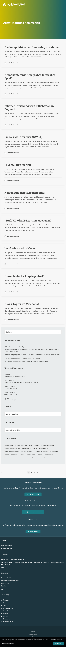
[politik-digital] (13, 4)
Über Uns (5, 595)
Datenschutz (33, 634)
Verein (40, 454)
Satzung (5, 616)
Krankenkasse (43, 448)
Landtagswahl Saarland (12, 451)
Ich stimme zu (58, 643)
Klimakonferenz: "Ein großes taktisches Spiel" (29, 76)
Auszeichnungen (8, 622)
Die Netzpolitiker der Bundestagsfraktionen (32, 47)
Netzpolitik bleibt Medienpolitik (24, 192)
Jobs (33, 636)
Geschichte (6, 619)
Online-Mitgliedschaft (11, 454)
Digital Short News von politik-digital (12, 559)
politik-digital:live (6, 548)
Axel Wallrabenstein (21, 445)
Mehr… (3, 567)
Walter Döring (9, 457)
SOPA (22, 454)
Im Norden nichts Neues (19, 248)
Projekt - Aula (5, 583)
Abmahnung (9, 445)
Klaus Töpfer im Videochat (21, 304)
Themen (4, 554)
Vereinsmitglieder (8, 608)
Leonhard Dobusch (26, 451)
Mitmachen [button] (34, 531)
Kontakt (33, 631)
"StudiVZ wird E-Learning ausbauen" (27, 220)
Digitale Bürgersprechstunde (9, 580)
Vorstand (5, 613)
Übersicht (6, 600)
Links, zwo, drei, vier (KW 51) (23, 137)
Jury (35, 448)
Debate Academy (6, 546)
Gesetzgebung (26, 448)
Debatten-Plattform (7, 578)
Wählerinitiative (41, 457)
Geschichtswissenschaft (12, 448)
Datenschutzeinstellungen (8, 643)
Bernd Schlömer (34, 445)
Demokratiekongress (48, 445)
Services (5, 603)
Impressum (33, 633)
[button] (62, 4)
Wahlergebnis (49, 454)
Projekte (4, 573)
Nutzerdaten (54, 451)
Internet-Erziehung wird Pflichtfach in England (29, 107)
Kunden (3, 586)
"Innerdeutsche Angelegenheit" (24, 276)
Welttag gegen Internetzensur (24, 457)
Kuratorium (6, 611)
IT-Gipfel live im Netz (17, 165)
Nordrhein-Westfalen (41, 451)
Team (4, 605)
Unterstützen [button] (34, 494)
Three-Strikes (31, 454)
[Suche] (33, 332)
